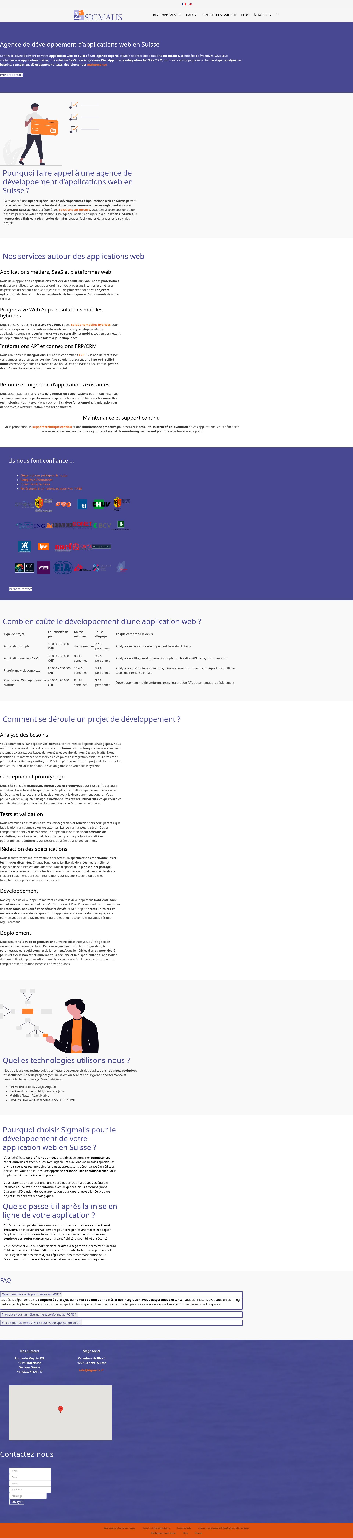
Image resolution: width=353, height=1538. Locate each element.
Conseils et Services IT (219, 15)
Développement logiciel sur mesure (119, 1528)
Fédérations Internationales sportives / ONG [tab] (51, 489)
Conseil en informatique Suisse (156, 1528)
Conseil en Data (184, 1528)
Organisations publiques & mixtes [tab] (44, 475)
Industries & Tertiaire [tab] (35, 484)
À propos (261, 15)
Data (189, 15)
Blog (245, 15)
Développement (165, 15)
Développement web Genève (163, 1533)
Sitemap (198, 1533)
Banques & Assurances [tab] (36, 480)
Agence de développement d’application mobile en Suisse (223, 1528)
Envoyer (17, 1502)
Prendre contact (11, 75)
